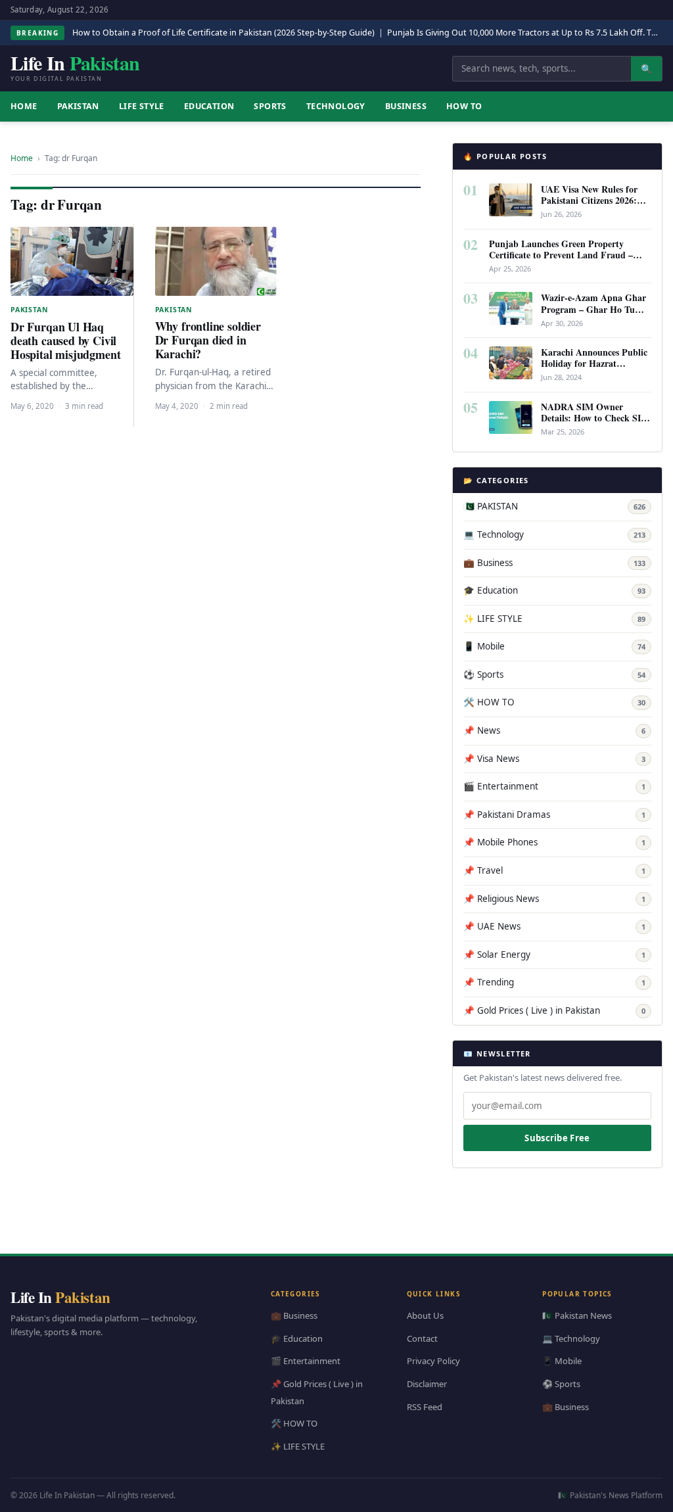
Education (209, 106)
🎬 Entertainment (554, 786)
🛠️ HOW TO (554, 702)
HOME (24, 106)
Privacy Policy (433, 1361)
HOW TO (464, 106)
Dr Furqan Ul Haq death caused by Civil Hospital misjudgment (65, 340)
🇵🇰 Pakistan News (577, 1315)
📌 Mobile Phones (554, 842)
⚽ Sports (554, 674)
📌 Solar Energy (554, 954)
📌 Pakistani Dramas (554, 814)
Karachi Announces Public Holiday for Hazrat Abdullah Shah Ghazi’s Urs (596, 363)
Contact (422, 1338)
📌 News (554, 730)
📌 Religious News (554, 899)
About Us (425, 1315)
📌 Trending (554, 982)
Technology (335, 106)
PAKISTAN (78, 106)
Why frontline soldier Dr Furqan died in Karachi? (208, 340)
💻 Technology (554, 534)
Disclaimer (427, 1384)
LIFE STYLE (141, 106)
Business (406, 106)
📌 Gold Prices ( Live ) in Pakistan (554, 1010)
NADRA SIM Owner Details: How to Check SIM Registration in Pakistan (595, 418)
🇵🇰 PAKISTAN (554, 506)
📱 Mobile (554, 646)
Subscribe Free (557, 1138)
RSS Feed (424, 1406)
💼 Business (554, 563)
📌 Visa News (554, 759)
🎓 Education (554, 590)
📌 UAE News (554, 926)
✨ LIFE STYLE (554, 619)
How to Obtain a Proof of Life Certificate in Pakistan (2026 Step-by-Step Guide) (223, 32)
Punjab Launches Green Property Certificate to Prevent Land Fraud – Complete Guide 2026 (561, 255)
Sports (270, 106)
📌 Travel (554, 870)
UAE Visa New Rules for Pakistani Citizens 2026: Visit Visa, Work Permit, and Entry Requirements (590, 205)
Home (22, 158)
